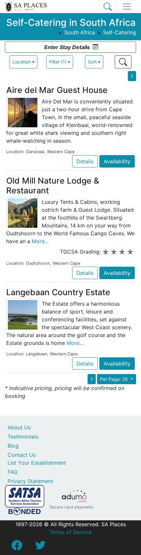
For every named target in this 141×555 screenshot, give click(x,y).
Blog (13, 445)
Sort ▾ (94, 61)
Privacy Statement (30, 481)
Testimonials (23, 436)
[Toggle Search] (107, 6)
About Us (19, 427)
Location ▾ (23, 61)
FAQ (12, 472)
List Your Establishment (37, 462)
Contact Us (22, 455)
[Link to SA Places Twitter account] (40, 547)
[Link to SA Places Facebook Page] (16, 547)
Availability (117, 161)
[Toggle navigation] (127, 6)
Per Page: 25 (114, 379)
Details (84, 161)
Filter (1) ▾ (59, 61)
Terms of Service (70, 532)
